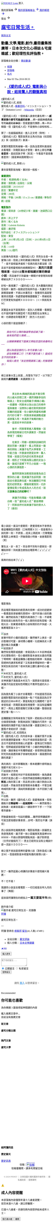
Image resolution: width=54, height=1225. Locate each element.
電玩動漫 (26, 61)
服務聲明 (32, 1180)
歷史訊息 (6, 1161)
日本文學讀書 (27, 943)
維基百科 (20, 106)
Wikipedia (29, 109)
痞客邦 (18, 931)
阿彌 (3, 914)
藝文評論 (24, 939)
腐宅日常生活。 (18, 27)
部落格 (10, 70)
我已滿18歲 (7, 1219)
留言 (24, 931)
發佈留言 (6, 972)
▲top (4, 948)
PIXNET (13, 1177)
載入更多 (6, 954)
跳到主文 (6, 35)
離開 (17, 1219)
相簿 (9, 67)
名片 (9, 74)
